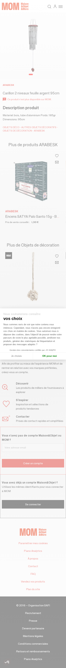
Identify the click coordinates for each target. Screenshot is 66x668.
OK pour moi (49, 356)
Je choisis (16, 356)
